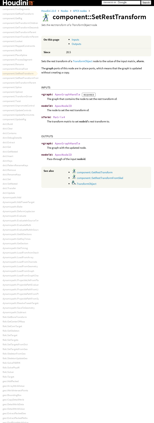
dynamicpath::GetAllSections (17, 234)
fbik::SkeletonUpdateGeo (15, 358)
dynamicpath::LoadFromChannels (20, 261)
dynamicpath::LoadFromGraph (18, 271)
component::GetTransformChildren (20, 23)
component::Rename (13, 64)
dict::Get (7, 147)
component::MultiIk (12, 50)
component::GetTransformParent (19, 32)
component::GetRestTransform (94, 172)
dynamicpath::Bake (12, 206)
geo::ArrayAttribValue (13, 386)
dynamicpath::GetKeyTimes (16, 239)
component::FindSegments (16, 9)
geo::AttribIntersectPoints (15, 390)
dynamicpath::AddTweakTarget (18, 202)
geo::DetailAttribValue (14, 408)
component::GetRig (12, 18)
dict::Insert (8, 156)
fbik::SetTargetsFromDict (15, 344)
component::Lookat (12, 41)
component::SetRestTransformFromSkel (99, 178)
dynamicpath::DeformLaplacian (19, 211)
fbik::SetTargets (10, 340)
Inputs (75, 39)
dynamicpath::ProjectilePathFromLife (21, 289)
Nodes (65, 11)
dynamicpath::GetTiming (15, 248)
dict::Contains (9, 133)
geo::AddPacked (11, 381)
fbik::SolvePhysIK (11, 367)
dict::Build (8, 124)
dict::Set (7, 179)
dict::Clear (8, 128)
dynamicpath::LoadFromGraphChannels (23, 275)
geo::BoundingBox (12, 395)
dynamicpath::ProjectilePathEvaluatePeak (24, 284)
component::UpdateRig (14, 119)
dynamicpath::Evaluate (14, 215)
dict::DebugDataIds (12, 137)
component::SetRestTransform (18, 73)
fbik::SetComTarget (12, 326)
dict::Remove (9, 170)
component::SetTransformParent (19, 82)
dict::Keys (7, 160)
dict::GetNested (10, 151)
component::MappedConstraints (19, 46)
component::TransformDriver (17, 96)
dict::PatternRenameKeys (15, 165)
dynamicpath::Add (12, 197)
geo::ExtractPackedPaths (15, 418)
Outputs (76, 44)
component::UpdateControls (17, 110)
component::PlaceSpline (15, 55)
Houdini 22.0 (49, 11)
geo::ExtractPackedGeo (14, 413)
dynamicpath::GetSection (15, 243)
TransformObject (82, 61)
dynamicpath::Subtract (14, 312)
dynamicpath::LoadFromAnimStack (21, 252)
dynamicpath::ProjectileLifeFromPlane (22, 280)
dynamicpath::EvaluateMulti (17, 225)
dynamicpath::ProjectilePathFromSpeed (23, 298)
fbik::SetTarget (10, 335)
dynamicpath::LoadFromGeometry (20, 266)
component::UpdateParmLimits (18, 114)
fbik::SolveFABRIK (11, 362)
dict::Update (9, 193)
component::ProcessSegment (17, 59)
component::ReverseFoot (15, 68)
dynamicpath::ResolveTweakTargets (21, 303)
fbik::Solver (8, 372)
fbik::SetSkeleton (11, 330)
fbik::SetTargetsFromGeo (15, 349)
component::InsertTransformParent (20, 36)
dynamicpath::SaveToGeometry (19, 307)
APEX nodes (80, 11)
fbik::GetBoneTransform (15, 317)
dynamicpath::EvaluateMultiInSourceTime (24, 229)
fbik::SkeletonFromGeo (14, 353)
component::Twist (12, 101)
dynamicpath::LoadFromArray (18, 257)
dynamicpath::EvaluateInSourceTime (21, 220)
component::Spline (12, 87)
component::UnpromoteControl (19, 105)
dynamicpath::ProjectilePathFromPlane (22, 294)
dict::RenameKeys (12, 174)
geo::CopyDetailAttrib (13, 399)
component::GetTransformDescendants (22, 27)
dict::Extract (9, 142)
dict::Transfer (9, 188)
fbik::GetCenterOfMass (14, 321)
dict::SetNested (10, 183)
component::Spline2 (13, 91)
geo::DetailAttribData (13, 404)
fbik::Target (8, 376)
